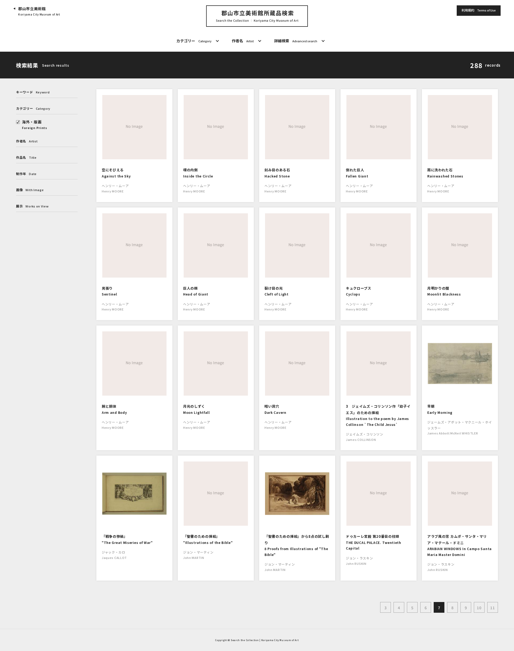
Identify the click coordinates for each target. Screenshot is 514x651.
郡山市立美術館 (39, 11)
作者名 (243, 40)
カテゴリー (193, 40)
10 (479, 607)
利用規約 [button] (479, 10)
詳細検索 (295, 40)
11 (492, 607)
